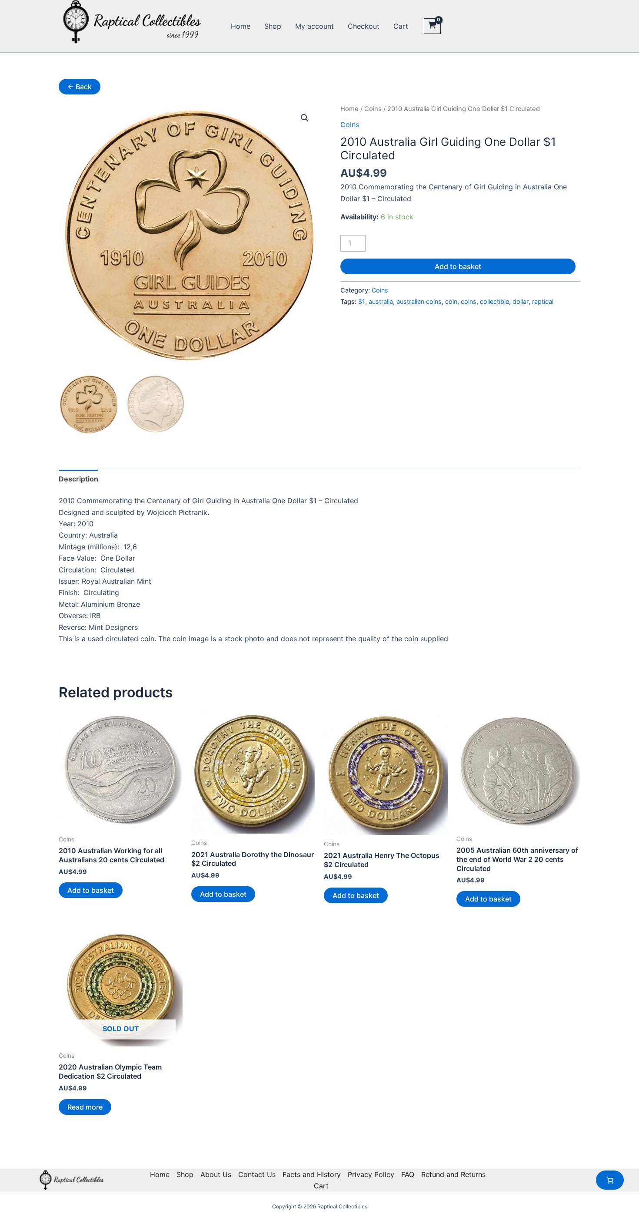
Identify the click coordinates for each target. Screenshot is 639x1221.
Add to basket (458, 266)
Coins (373, 109)
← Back (79, 86)
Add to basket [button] (90, 890)
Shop (272, 26)
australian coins (419, 301)
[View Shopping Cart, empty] (432, 26)
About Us (215, 1174)
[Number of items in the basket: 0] (610, 1180)
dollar (521, 301)
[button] (305, 118)
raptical (542, 301)
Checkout (363, 26)
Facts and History (312, 1174)
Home (240, 26)
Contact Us (257, 1174)
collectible (494, 301)
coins (468, 301)
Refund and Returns (453, 1174)
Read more (85, 1107)
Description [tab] (78, 478)
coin (451, 301)
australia (381, 301)
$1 (361, 301)
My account (314, 26)
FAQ (407, 1174)
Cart (400, 26)
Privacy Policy (371, 1174)
